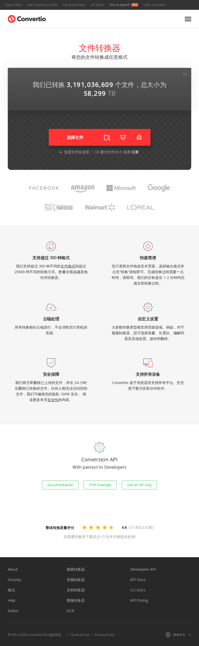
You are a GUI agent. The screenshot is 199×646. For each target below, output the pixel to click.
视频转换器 (76, 569)
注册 (135, 151)
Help (11, 600)
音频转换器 (76, 579)
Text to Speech (119, 5)
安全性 (52, 399)
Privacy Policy (105, 635)
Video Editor (13, 5)
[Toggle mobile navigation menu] (188, 19)
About (13, 569)
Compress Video (74, 5)
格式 (11, 589)
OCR (70, 610)
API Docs (138, 579)
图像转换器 (76, 600)
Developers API (143, 569)
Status (13, 610)
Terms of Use (79, 635)
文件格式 (68, 266)
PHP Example (100, 484)
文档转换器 (76, 589)
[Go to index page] (27, 17)
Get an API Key (139, 484)
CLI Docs (137, 589)
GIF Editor (97, 5)
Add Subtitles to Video (42, 5)
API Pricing (139, 600)
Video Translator (154, 5)
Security (14, 579)
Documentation (60, 484)
